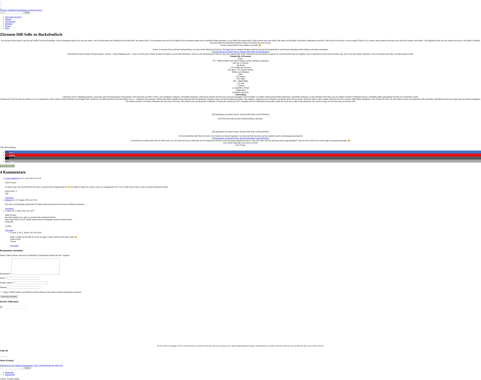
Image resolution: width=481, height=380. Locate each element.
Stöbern (8, 19)
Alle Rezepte (10, 21)
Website (3, 287)
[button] (9, 152)
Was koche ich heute (13, 17)
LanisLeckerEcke (12, 178)
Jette (228, 49)
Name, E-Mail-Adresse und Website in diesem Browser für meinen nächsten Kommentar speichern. (42, 292)
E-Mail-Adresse (7, 283)
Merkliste (8, 24)
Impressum (9, 372)
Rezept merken (7, 166)
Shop (7, 28)
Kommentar (5, 274)
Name (3, 278)
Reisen (7, 26)
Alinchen (8, 200)
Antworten (9, 198)
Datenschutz (10, 374)
